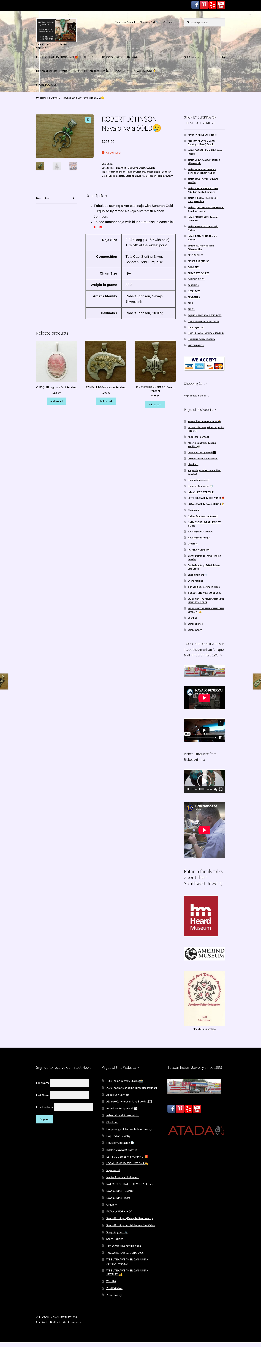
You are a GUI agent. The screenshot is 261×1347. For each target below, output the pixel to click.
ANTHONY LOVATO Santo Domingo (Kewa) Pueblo (202, 142)
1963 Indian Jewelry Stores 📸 (204, 421)
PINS (190, 303)
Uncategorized (196, 327)
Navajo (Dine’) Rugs (199, 537)
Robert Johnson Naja (149, 171)
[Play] (188, 789)
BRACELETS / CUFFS (198, 273)
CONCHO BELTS (196, 279)
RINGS (191, 309)
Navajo (130, 211)
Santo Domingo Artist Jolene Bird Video (130, 1225)
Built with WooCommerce (65, 1322)
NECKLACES (194, 291)
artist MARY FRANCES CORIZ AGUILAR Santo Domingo (203, 190)
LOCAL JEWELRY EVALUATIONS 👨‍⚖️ (136, 71)
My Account (194, 510)
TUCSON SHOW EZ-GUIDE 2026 (119, 57)
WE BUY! (89, 57)
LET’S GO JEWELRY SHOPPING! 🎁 (57, 57)
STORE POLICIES (46, 84)
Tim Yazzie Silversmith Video (204, 586)
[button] (88, 120)
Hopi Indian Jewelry (199, 480)
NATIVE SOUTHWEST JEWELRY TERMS (129, 1184)
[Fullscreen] (221, 789)
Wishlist (192, 617)
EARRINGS (193, 285)
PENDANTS (54, 97)
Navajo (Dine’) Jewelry (200, 531)
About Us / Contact (125, 22)
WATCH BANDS (196, 345)
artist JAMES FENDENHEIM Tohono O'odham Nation (202, 171)
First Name (43, 1083)
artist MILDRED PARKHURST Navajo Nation (203, 199)
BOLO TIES (194, 267)
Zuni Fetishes (195, 623)
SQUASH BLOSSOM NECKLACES (204, 315)
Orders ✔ (193, 543)
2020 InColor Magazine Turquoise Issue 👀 (131, 1088)
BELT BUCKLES (195, 255)
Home (43, 97)
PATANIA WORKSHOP (199, 549)
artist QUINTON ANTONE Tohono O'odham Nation (206, 209)
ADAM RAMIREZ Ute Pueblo (202, 134)
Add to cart (56, 401)
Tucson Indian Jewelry (160, 175)
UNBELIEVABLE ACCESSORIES (203, 321)
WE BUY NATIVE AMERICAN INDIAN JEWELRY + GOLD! (206, 600)
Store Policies (195, 580)
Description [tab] (43, 198)
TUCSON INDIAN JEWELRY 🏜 (91, 71)
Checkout (168, 22)
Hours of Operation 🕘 (200, 486)
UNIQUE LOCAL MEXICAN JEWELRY (206, 333)
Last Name (42, 1095)
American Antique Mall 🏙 (202, 452)
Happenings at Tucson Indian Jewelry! (129, 1129)
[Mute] (215, 789)
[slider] (201, 789)
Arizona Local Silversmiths (203, 458)
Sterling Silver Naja (136, 175)
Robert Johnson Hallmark (122, 171)
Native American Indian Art (203, 516)
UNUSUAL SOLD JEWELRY (141, 167)
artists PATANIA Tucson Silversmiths (201, 247)
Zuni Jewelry (195, 629)
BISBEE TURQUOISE (198, 261)
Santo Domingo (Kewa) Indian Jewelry (129, 1218)
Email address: (45, 1107)
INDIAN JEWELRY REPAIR (51, 71)
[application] (204, 781)
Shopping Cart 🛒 (149, 22)
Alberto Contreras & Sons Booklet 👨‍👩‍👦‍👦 (129, 1101)
